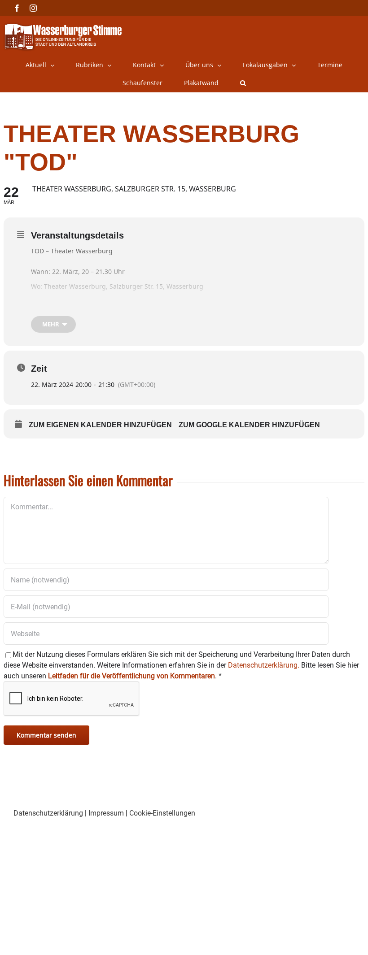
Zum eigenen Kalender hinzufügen (100, 425)
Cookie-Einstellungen (162, 813)
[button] (243, 83)
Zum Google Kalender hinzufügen (249, 425)
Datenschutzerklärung (48, 813)
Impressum (106, 813)
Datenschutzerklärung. (263, 665)
